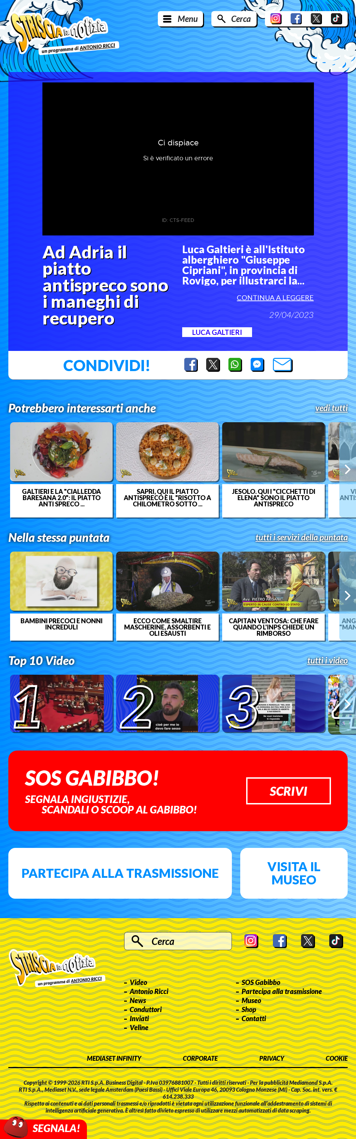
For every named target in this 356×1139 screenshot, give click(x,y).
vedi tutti (331, 408)
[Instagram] (276, 18)
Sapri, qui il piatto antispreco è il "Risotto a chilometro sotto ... (167, 497)
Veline (139, 1027)
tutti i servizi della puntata (302, 537)
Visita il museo (294, 873)
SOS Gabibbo (261, 982)
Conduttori (146, 1009)
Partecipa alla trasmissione (120, 873)
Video (138, 982)
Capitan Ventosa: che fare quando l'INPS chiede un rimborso (273, 627)
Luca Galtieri (217, 332)
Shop (249, 1009)
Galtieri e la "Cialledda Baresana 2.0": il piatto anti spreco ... (61, 497)
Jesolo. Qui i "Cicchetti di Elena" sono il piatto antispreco (273, 497)
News (138, 1000)
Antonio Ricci (149, 991)
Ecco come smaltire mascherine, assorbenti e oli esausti (167, 627)
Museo (251, 1000)
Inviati (139, 1018)
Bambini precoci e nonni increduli (62, 624)
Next (347, 470)
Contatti (254, 1018)
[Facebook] (296, 18)
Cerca (241, 19)
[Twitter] (316, 18)
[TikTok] (336, 18)
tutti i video (327, 660)
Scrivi (288, 791)
